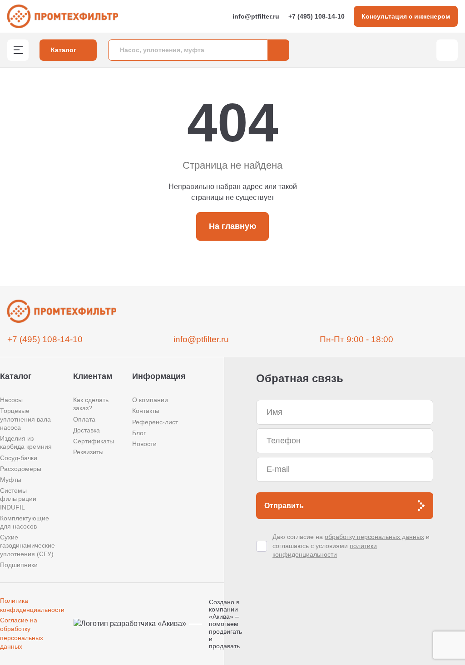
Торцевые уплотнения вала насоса (25, 419)
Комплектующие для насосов (24, 522)
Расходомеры (20, 468)
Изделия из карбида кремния (26, 442)
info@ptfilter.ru (255, 16)
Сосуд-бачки (18, 457)
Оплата (84, 419)
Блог (139, 433)
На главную (232, 226)
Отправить (284, 506)
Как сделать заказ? (91, 404)
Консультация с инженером (405, 16)
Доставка (86, 430)
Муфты (10, 479)
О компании (150, 399)
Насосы (11, 399)
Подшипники (19, 564)
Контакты (145, 410)
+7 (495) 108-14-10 (316, 16)
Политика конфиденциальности (32, 605)
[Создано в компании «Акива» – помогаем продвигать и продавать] (133, 624)
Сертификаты (93, 441)
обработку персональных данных (374, 536)
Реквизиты (88, 452)
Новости (144, 443)
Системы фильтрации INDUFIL (18, 498)
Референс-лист (155, 422)
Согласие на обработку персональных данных (21, 633)
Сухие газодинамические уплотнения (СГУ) (27, 545)
